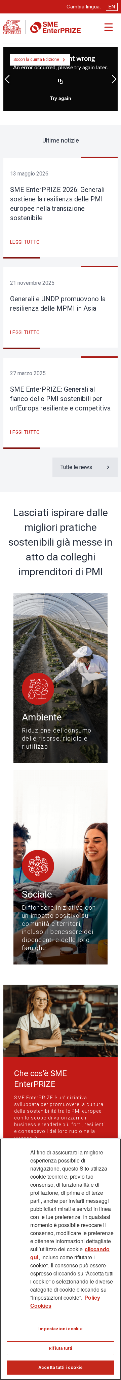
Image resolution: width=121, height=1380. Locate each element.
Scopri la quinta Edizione (36, 59)
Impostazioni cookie (60, 1328)
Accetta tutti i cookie (60, 1367)
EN (112, 7)
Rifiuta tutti (60, 1348)
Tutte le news (76, 467)
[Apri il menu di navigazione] (108, 27)
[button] (7, 79)
